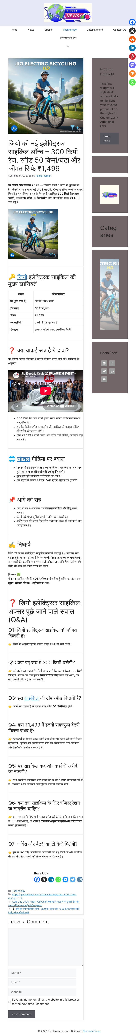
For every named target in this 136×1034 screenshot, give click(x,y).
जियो (22, 276)
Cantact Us (119, 29)
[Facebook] (37, 880)
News (31, 29)
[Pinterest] (132, 59)
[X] (44, 880)
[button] (68, 46)
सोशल (23, 458)
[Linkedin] (51, 880)
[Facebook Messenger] (65, 880)
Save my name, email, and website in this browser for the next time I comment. (45, 1002)
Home (13, 29)
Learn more (107, 138)
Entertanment (95, 29)
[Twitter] (72, 880)
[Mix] (132, 76)
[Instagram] (79, 880)
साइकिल (31, 698)
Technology (70, 29)
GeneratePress (92, 1031)
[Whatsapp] (58, 880)
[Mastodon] (132, 67)
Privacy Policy (68, 37)
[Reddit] (132, 42)
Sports (49, 29)
